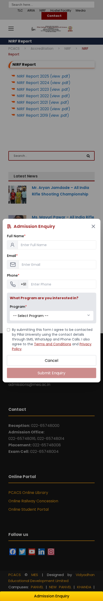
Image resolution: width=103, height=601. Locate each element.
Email (12, 255)
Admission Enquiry (51, 596)
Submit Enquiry (51, 373)
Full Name (16, 235)
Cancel (51, 360)
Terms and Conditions (52, 343)
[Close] (93, 226)
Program (18, 306)
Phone (13, 275)
